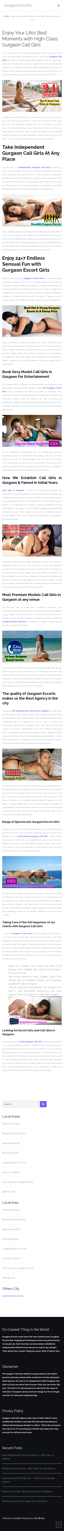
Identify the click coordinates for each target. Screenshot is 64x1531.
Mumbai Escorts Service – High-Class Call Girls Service (28, 1468)
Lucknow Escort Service (12, 1296)
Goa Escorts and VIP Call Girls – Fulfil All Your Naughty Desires (28, 1480)
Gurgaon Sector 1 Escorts (14, 1162)
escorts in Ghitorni (11, 1172)
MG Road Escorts (10, 1153)
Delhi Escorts (8, 1192)
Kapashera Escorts (11, 1143)
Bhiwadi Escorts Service (13, 1133)
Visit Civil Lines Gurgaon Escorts (17, 1182)
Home (6, 16)
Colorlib (17, 1518)
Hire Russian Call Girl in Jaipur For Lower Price (24, 1501)
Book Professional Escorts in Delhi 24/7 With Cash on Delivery (28, 1457)
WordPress (39, 1518)
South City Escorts (11, 1124)
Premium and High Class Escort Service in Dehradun (27, 1491)
